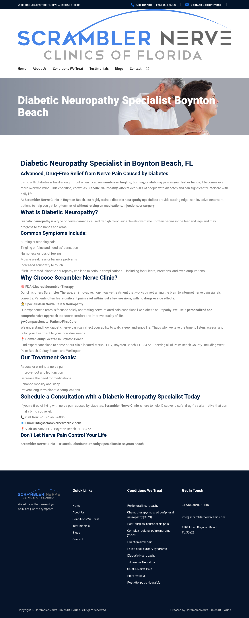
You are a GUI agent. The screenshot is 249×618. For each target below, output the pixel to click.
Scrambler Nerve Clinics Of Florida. (58, 610)
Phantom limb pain (139, 542)
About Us (39, 68)
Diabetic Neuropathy (141, 555)
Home (22, 68)
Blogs (119, 68)
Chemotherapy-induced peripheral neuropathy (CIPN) (150, 514)
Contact (135, 68)
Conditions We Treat (68, 68)
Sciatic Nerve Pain (139, 569)
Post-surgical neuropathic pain (148, 523)
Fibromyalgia (136, 575)
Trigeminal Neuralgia (141, 562)
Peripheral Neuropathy (142, 505)
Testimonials (99, 68)
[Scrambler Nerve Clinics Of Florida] (124, 34)
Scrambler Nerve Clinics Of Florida (208, 610)
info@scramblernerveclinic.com (203, 517)
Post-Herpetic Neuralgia (144, 582)
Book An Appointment (206, 4)
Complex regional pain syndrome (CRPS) (148, 533)
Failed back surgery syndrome (147, 548)
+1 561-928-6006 (165, 4)
